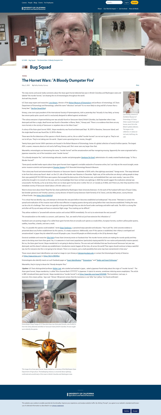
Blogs (35, 3)
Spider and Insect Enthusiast (107, 260)
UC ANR (24, 60)
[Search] (121, 2)
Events (40, 3)
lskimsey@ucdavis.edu (86, 253)
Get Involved (123, 9)
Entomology (87, 260)
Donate (134, 2)
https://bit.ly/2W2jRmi (51, 256)
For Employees (48, 3)
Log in (127, 2)
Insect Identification (74, 260)
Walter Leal (57, 268)
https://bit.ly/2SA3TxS (44, 195)
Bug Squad (32, 60)
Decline (126, 411)
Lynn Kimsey (53, 103)
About (100, 9)
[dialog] (80, 407)
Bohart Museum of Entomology (80, 103)
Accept (135, 411)
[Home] (33, 8)
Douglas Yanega (59, 167)
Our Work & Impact (110, 9)
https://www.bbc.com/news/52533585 (93, 274)
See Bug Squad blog (38, 108)
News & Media (133, 9)
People (30, 3)
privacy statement (58, 406)
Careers (24, 3)
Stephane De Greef (88, 157)
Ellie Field (50, 237)
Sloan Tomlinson (66, 228)
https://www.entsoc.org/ (32, 256)
